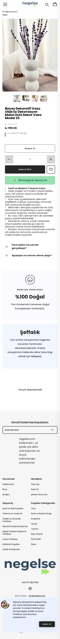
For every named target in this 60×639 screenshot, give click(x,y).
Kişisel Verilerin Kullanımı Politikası (14, 532)
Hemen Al (30, 148)
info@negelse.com (36, 596)
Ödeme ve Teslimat (12, 513)
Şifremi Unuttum (39, 494)
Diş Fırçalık (36, 539)
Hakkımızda (8, 484)
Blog (5, 489)
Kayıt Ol (35, 489)
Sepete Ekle (25, 169)
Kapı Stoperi (37, 534)
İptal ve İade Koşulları (13, 508)
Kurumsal (8, 478)
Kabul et (47, 624)
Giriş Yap (35, 484)
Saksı (33, 544)
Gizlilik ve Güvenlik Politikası (11, 520)
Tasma (34, 529)
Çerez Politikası (10, 539)
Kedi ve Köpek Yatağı (41, 513)
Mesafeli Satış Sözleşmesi (15, 526)
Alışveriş (8, 503)
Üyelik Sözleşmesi (11, 549)
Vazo (4, 14)
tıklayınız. (36, 356)
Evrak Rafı (35, 519)
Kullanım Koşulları (11, 544)
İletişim (6, 494)
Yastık (34, 524)
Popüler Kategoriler (43, 503)
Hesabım (36, 478)
